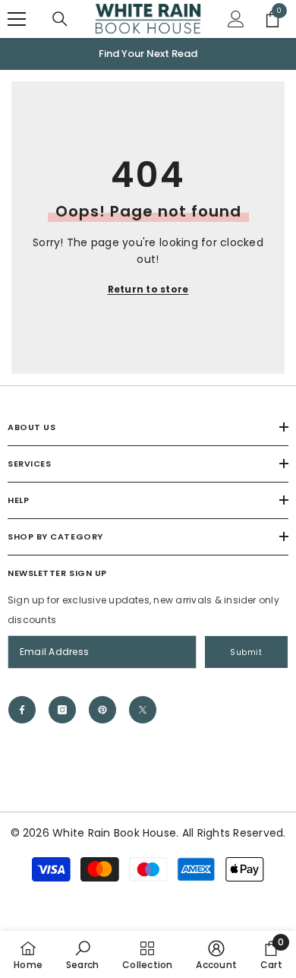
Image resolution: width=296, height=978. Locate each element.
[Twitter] (142, 709)
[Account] (236, 19)
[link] (83, 954)
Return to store (148, 289)
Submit (246, 652)
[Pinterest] (102, 709)
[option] (148, 54)
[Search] (60, 19)
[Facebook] (22, 709)
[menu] (17, 19)
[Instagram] (62, 709)
